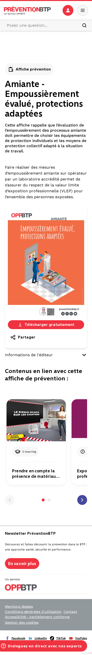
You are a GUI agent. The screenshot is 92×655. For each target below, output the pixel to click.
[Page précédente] (10, 500)
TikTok (61, 638)
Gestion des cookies (22, 622)
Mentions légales (19, 606)
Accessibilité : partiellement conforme (37, 617)
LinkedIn (41, 638)
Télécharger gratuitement (49, 324)
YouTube (81, 638)
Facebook (18, 638)
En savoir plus (22, 563)
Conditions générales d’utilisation (33, 612)
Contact (70, 612)
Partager (26, 337)
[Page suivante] (82, 500)
